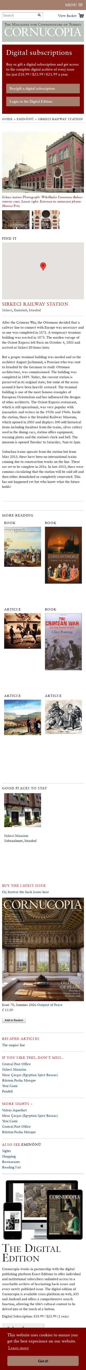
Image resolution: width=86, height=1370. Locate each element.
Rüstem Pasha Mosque (19, 1080)
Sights (6, 1151)
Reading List (11, 1167)
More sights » (17, 1104)
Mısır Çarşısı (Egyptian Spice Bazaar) (30, 1075)
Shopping (9, 1156)
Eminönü (25, 119)
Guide (7, 119)
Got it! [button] (43, 1361)
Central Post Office (16, 1064)
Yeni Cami (9, 1086)
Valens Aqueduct (14, 1110)
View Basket (67, 16)
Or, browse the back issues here (25, 892)
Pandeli (7, 1091)
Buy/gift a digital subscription (32, 88)
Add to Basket (14, 1020)
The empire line (13, 1045)
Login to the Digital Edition (31, 101)
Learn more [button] (18, 1347)
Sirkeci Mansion (16, 836)
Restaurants (11, 1162)
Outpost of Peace (50, 1005)
